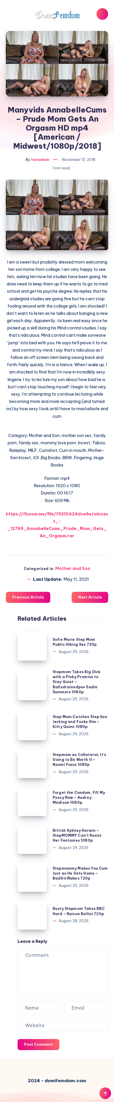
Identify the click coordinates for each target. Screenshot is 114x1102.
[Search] (102, 14)
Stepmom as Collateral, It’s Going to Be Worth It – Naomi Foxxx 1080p (79, 759)
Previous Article (28, 597)
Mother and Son (72, 568)
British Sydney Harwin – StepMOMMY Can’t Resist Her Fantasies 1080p (77, 835)
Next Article (90, 597)
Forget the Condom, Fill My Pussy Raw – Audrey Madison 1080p (79, 797)
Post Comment (38, 1044)
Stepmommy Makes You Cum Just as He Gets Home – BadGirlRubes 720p (80, 873)
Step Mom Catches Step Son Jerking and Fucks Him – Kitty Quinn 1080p (80, 722)
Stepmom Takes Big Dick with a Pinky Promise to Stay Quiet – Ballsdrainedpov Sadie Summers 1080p (76, 682)
